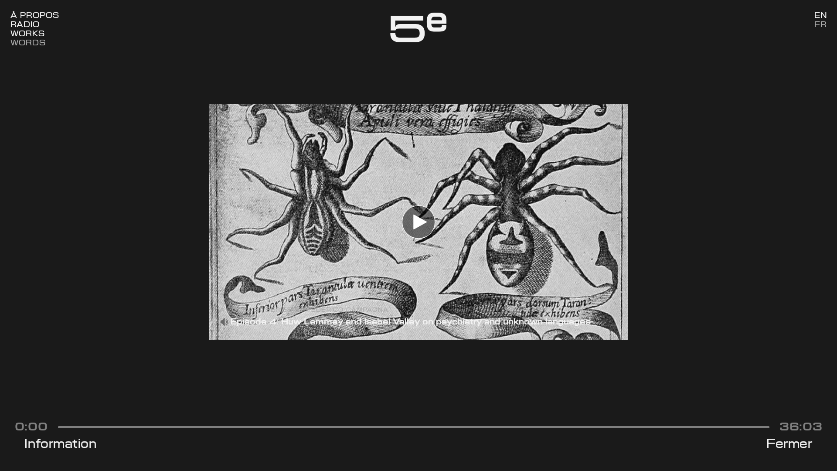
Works (27, 33)
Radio (25, 24)
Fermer (789, 443)
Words (28, 43)
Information (60, 443)
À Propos (34, 15)
